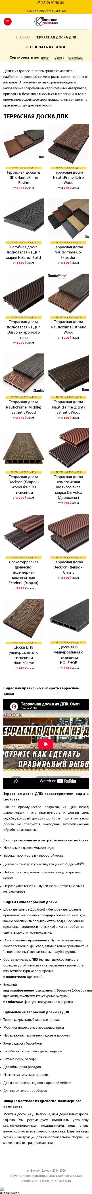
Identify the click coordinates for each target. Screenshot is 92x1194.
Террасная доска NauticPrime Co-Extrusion (68, 252)
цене (44, 58)
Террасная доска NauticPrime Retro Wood (68, 178)
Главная (23, 37)
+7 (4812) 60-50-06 (49, 3)
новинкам (75, 58)
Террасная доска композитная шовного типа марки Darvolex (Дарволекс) (68, 487)
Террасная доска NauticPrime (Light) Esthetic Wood (68, 407)
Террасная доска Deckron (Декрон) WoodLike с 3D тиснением (23, 485)
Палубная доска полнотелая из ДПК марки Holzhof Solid (23, 252)
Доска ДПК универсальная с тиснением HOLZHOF (68, 655)
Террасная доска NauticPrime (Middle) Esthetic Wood (23, 407)
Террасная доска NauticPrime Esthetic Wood (68, 327)
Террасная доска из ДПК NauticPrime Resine (24, 178)
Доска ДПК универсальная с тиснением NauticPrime (23, 655)
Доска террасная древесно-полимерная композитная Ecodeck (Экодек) (23, 572)
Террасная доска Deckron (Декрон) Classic (68, 567)
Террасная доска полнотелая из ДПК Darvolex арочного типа (23, 330)
